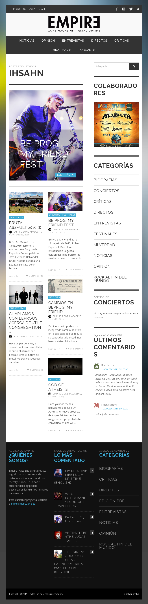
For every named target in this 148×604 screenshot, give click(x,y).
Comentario (36, 369)
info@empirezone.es (23, 503)
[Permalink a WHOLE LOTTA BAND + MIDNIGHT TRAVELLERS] (58, 495)
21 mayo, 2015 (34, 336)
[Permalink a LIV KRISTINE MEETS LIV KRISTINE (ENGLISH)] (58, 472)
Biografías (105, 180)
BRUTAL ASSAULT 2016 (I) (25, 224)
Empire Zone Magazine (28, 232)
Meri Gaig (19, 336)
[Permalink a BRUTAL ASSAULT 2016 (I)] (26, 202)
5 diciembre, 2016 (19, 235)
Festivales (16, 217)
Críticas (103, 201)
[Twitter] (130, 9)
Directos (54, 215)
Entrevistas (17, 308)
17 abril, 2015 (56, 397)
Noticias (54, 297)
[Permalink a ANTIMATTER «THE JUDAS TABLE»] (58, 534)
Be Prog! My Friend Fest (61, 222)
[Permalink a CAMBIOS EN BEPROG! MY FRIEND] (65, 285)
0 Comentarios (36, 275)
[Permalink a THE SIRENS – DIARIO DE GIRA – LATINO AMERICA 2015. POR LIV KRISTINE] (58, 554)
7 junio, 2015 (56, 319)
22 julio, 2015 (56, 232)
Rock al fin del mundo (110, 279)
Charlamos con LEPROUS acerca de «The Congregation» (25, 322)
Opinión (102, 266)
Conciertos (106, 190)
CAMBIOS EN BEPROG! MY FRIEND (60, 307)
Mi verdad (104, 244)
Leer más (14, 276)
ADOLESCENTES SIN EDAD (115, 369)
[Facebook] (117, 9)
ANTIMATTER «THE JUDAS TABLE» (76, 536)
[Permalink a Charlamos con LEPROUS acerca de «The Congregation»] (26, 294)
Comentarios (75, 269)
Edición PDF (112, 501)
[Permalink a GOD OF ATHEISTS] (65, 366)
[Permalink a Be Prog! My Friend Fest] (65, 201)
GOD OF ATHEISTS (58, 387)
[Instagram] (123, 9)
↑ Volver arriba (131, 593)
